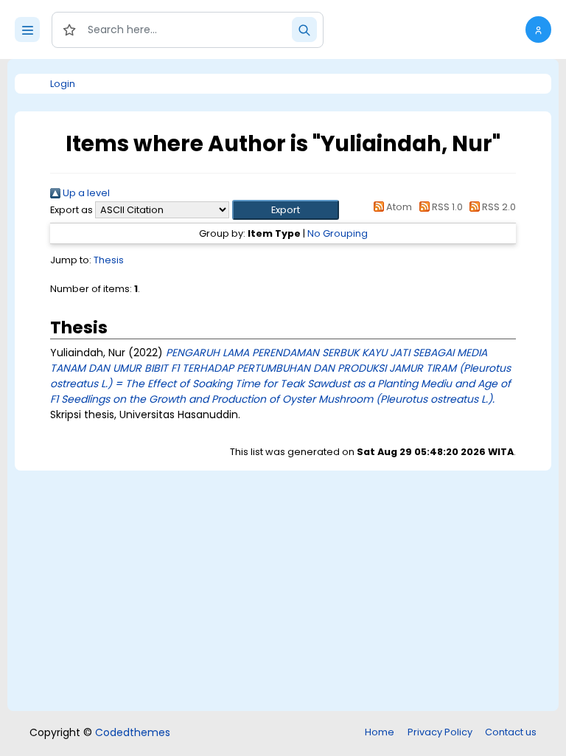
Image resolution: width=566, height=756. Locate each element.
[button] (538, 29)
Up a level (85, 193)
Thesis (109, 260)
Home (379, 732)
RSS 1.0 (446, 207)
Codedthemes (132, 732)
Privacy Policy (440, 732)
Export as (71, 210)
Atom (398, 207)
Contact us (511, 732)
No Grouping (337, 233)
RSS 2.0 (498, 207)
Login (62, 83)
